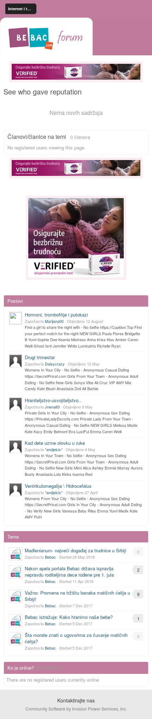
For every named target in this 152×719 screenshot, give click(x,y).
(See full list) (48, 667)
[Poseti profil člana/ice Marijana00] (16, 318)
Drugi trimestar (40, 357)
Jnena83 (52, 407)
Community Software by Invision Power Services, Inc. (76, 709)
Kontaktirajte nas (76, 700)
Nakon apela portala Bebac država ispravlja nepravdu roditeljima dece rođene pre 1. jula (69, 571)
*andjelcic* (54, 449)
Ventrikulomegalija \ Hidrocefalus (58, 486)
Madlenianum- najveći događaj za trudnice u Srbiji (75, 550)
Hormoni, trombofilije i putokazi (56, 314)
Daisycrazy (55, 364)
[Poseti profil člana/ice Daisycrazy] (16, 361)
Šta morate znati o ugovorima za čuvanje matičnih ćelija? (76, 638)
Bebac (50, 557)
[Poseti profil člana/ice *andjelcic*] (16, 447)
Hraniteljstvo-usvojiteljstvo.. (53, 400)
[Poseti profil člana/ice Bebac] (16, 554)
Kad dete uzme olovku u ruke (55, 443)
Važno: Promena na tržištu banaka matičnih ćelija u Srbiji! (77, 595)
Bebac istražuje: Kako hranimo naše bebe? (69, 617)
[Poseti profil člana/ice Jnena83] (16, 404)
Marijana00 (54, 321)
